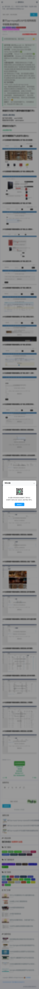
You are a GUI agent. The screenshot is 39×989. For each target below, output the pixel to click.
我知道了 (19, 504)
